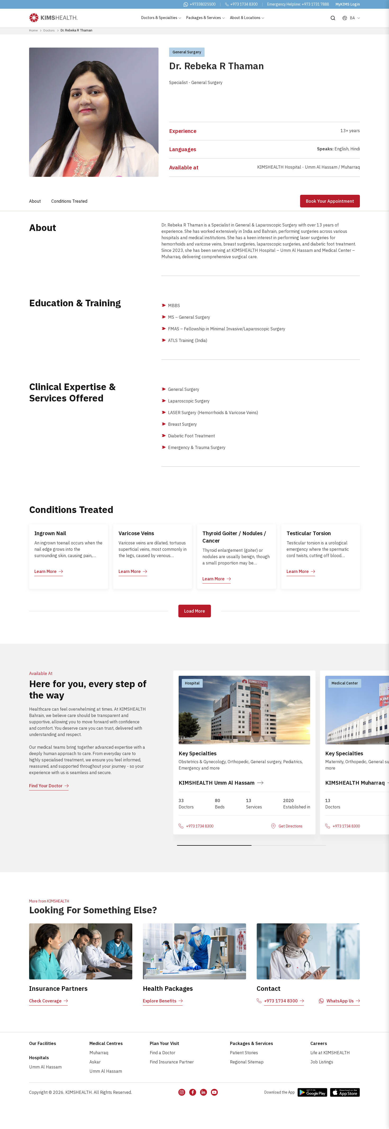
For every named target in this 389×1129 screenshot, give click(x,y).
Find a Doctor (162, 1052)
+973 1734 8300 (243, 4)
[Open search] (333, 18)
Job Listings (321, 1062)
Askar (95, 1062)
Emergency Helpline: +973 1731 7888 (298, 4)
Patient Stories (244, 1052)
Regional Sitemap (247, 1062)
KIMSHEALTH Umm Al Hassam (217, 782)
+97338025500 (202, 4)
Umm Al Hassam (45, 1067)
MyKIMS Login (348, 4)
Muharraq (98, 1052)
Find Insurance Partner (172, 1062)
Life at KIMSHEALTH (330, 1052)
